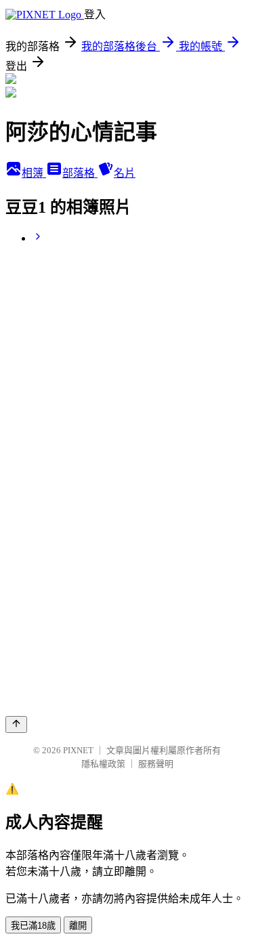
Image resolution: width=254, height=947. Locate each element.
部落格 (80, 173)
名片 (124, 173)
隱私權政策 (103, 764)
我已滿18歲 (33, 926)
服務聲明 (155, 764)
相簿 (34, 173)
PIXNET (78, 750)
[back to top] (16, 724)
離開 (78, 926)
